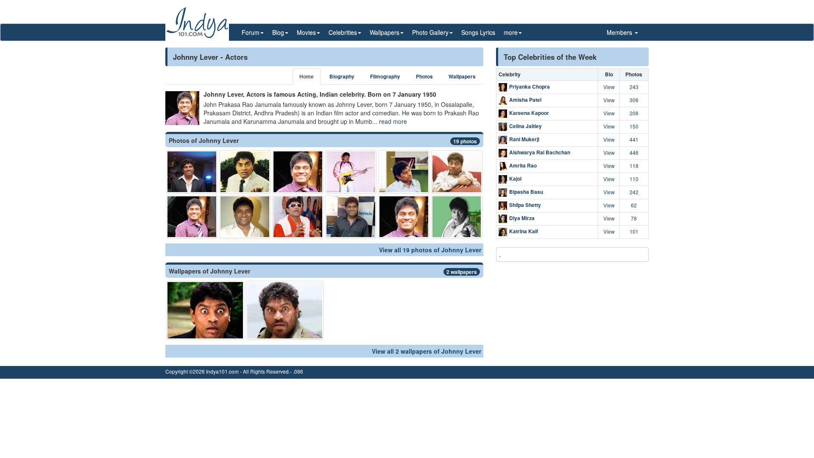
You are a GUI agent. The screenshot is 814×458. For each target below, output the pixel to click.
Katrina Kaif (523, 231)
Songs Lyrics (478, 32)
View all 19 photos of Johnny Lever (430, 250)
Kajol (515, 178)
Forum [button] (250, 32)
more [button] (511, 32)
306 (634, 99)
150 (634, 126)
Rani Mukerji (524, 139)
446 (634, 152)
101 (634, 231)
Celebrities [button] (343, 32)
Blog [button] (278, 32)
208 (634, 113)
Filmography (385, 76)
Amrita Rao (523, 165)
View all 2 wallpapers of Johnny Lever (426, 351)
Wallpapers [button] (384, 32)
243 (634, 86)
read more (393, 121)
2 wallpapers (461, 272)
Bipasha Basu (526, 191)
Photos (424, 76)
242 (634, 191)
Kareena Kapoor (529, 113)
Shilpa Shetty (525, 205)
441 (634, 139)
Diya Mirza (522, 218)
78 (634, 218)
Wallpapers (462, 76)
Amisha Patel (525, 99)
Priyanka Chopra (529, 86)
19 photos (465, 141)
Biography (341, 76)
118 (634, 165)
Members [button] (620, 32)
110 (634, 178)
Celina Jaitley (525, 126)
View (609, 86)
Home (306, 76)
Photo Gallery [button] (430, 32)
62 (634, 205)
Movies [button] (306, 32)
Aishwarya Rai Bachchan (539, 152)
